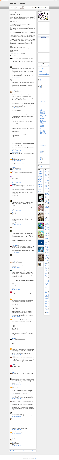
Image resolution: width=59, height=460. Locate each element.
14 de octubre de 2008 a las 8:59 (16, 289)
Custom (13, 386)
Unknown (13, 318)
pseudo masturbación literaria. (47, 288)
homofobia (46, 235)
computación (46, 198)
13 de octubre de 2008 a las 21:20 (16, 174)
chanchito (47, 194)
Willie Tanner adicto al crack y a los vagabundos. (43, 134)
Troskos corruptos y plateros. (42, 148)
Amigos (45, 177)
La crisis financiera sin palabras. (43, 107)
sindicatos (46, 303)
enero (41, 160)
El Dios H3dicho (42, 126)
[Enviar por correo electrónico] (21, 53)
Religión (47, 294)
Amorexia (13, 347)
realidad (46, 292)
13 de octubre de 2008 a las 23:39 (16, 224)
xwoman (13, 212)
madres (45, 258)
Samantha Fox (46, 298)
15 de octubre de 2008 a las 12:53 (16, 429)
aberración (46, 172)
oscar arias (46, 278)
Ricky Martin (47, 295)
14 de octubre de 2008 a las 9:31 (16, 296)
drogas (48, 213)
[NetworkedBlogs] (43, 36)
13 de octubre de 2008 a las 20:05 (16, 156)
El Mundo (47, 215)
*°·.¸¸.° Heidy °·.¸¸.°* (14, 90)
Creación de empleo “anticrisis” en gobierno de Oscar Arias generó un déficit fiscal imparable (40, 189)
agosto (41, 152)
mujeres (47, 272)
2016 (40, 81)
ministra (45, 265)
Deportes (46, 211)
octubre (41, 92)
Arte (48, 179)
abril (40, 157)
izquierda (47, 249)
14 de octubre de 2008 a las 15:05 (16, 370)
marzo (41, 158)
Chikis (13, 438)
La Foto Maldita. (42, 123)
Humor (48, 239)
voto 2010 (46, 313)
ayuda (45, 183)
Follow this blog (43, 37)
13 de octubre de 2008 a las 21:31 (16, 182)
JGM (12, 171)
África (45, 174)
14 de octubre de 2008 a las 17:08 (16, 384)
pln (47, 283)
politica (46, 284)
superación (46, 306)
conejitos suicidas (46, 199)
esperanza (46, 222)
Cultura (46, 206)
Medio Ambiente (46, 261)
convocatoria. (46, 200)
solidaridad (46, 305)
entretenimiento (47, 221)
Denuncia (46, 210)
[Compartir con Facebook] (23, 53)
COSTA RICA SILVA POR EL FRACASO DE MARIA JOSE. (43, 118)
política (48, 285)
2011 (40, 85)
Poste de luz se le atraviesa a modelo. (43, 114)
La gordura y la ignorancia (40, 179)
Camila (48, 189)
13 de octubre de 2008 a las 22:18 (16, 198)
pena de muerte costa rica (47, 281)
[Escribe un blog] (21, 53)
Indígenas (46, 244)
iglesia (45, 241)
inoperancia (46, 246)
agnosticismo (46, 175)
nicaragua (46, 276)
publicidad (47, 290)
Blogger (35, 458)
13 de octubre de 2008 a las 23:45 (16, 228)
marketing (47, 260)
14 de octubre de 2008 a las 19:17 (16, 398)
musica (46, 273)
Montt (46, 270)
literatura (46, 256)
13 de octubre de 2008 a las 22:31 (16, 210)
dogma (45, 213)
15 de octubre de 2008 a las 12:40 (16, 416)
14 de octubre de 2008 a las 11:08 (16, 354)
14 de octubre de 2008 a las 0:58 (16, 252)
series (45, 300)
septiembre (41, 151)
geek (48, 229)
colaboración (46, 197)
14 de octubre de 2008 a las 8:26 (16, 267)
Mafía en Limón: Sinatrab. (43, 115)
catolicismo (46, 191)
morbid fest (47, 271)
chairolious (46, 193)
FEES (45, 226)
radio (45, 291)
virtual (47, 312)
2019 (40, 79)
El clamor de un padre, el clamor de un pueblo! (43, 93)
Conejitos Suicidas (17, 3)
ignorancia (46, 242)
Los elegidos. (41, 116)
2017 (40, 80)
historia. (47, 233)
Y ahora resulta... (42, 141)
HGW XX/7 (13, 431)
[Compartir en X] (22, 53)
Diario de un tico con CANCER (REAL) (42, 112)
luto (47, 257)
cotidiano (46, 204)
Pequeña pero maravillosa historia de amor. (43, 130)
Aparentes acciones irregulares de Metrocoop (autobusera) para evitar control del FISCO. (43, 71)
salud (45, 297)
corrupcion (46, 201)
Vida (48, 310)
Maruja (41, 144)
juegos (48, 250)
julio (40, 153)
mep (45, 262)
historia (48, 232)
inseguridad (46, 247)
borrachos (46, 185)
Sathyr (13, 356)
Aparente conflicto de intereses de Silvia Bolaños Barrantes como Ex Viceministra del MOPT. (43, 68)
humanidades (46, 238)
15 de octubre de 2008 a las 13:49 (16, 433)
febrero (41, 159)
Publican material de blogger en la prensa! (43, 136)
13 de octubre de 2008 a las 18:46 (16, 107)
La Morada (47, 251)
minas (45, 263)
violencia (47, 311)
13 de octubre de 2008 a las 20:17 (16, 160)
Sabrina (46, 296)
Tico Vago (13, 338)
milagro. (47, 262)
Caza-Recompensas (14, 245)
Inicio (23, 450)
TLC (48, 307)
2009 (40, 87)
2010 (40, 86)
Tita (12, 400)
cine (48, 195)
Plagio (45, 283)
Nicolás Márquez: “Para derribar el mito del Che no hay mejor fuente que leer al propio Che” (40, 182)
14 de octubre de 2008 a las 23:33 (16, 410)
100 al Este (41, 120)
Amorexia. (13, 65)
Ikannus (13, 377)
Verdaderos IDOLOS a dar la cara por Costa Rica (43, 110)
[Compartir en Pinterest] (24, 53)
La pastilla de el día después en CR (42, 101)
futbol (46, 229)
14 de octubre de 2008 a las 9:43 (16, 316)
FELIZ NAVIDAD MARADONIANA (42, 95)
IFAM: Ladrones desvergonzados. (42, 103)
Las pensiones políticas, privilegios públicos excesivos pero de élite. (40, 175)
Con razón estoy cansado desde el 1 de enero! (43, 140)
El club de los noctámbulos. (42, 125)
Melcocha (13, 57)
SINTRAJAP (46, 304)
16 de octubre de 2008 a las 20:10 (16, 445)
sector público (47, 299)
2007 (40, 162)
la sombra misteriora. (15, 152)
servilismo (46, 301)
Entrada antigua (33, 450)
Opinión (46, 277)
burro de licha (47, 188)
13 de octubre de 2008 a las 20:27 (16, 169)
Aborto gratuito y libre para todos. (43, 105)
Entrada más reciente (13, 450)
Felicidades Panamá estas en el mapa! (42, 132)
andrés (13, 184)
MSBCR (13, 158)
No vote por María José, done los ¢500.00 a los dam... (43, 146)
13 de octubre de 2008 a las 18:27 (16, 77)
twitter (47, 308)
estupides (46, 223)
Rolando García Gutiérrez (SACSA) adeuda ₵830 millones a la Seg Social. (43, 65)
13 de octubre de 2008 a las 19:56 (16, 150)
